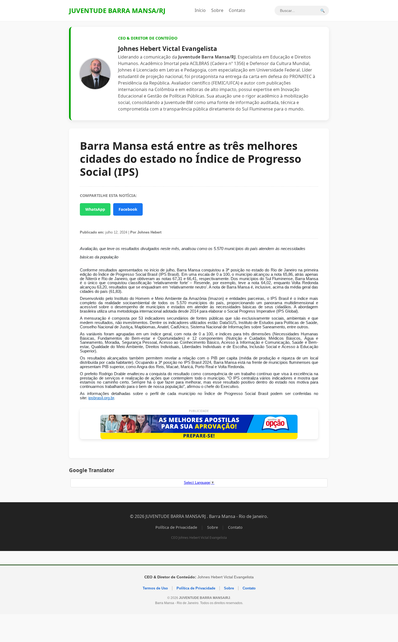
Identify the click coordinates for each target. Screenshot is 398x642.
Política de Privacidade (176, 527)
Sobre (217, 10)
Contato (237, 10)
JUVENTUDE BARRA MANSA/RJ (117, 10)
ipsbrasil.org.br (101, 398)
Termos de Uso (155, 588)
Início (200, 10)
